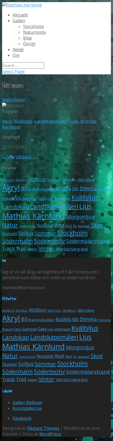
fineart (7, 198)
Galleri (19, 21)
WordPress (50, 434)
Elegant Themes (43, 428)
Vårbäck (26, 157)
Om (16, 55)
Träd (21, 248)
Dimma (88, 188)
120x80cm (69, 180)
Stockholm (33, 26)
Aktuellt (20, 15)
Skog (97, 225)
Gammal (29, 198)
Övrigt (29, 44)
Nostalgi (45, 225)
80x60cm (8, 180)
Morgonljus (80, 216)
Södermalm (17, 241)
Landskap (15, 206)
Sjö (75, 226)
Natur (10, 225)
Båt (75, 189)
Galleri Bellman (27, 402)
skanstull (84, 226)
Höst (50, 199)
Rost (59, 225)
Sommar (45, 233)
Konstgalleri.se (27, 408)
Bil (24, 188)
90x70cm (22, 180)
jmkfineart (62, 198)
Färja (17, 198)
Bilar (27, 38)
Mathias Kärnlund (33, 216)
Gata (42, 198)
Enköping (104, 189)
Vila (8, 157)
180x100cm (85, 179)
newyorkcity (27, 226)
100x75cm (54, 180)
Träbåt (8, 249)
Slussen (9, 233)
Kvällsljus (23, 121)
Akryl (7, 121)
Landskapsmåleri (51, 121)
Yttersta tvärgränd (71, 248)
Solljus (26, 233)
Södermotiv (49, 241)
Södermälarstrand (88, 241)
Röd (68, 225)
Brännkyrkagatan (41, 189)
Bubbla (63, 188)
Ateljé (18, 49)
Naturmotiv (34, 32)
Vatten (32, 249)
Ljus (74, 121)
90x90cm (37, 179)
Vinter (46, 248)
